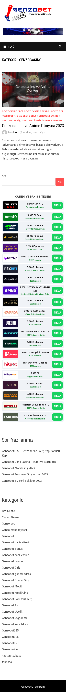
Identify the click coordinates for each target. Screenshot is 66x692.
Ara (4, 176)
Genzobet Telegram (33, 686)
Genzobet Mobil (12, 586)
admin (14, 132)
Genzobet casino (48, 115)
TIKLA (57, 205)
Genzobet (9, 115)
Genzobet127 (10, 643)
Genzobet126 (10, 637)
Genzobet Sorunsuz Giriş (17, 599)
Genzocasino (9, 111)
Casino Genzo (41, 111)
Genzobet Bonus (27, 115)
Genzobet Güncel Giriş (15, 580)
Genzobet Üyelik (31, 120)
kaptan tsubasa (52, 120)
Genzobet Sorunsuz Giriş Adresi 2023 (25, 474)
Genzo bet (57, 111)
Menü (10, 46)
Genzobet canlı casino (15, 555)
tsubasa (7, 662)
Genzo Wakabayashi (14, 530)
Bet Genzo (25, 111)
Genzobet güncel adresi (16, 574)
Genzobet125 (10, 630)
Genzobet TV (10, 605)
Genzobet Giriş (11, 120)
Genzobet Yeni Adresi (15, 624)
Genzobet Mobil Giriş (15, 593)
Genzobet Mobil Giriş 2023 (18, 468)
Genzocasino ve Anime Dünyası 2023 (33, 125)
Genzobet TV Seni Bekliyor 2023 (22, 481)
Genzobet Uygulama (15, 618)
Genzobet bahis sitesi (15, 542)
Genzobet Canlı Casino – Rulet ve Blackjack (29, 462)
